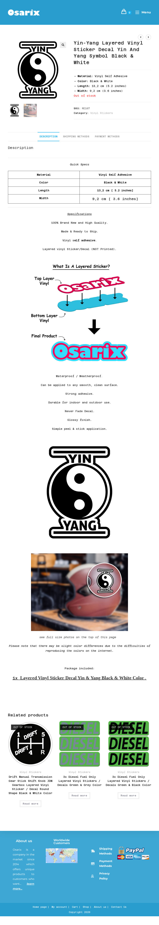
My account (59, 907)
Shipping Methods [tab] (76, 136)
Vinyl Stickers (101, 113)
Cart (75, 907)
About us (24, 841)
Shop (86, 907)
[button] (63, 45)
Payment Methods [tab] (107, 136)
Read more (30, 803)
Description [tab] (48, 136)
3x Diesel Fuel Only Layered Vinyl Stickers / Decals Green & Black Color (128, 781)
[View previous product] (140, 37)
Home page (40, 907)
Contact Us (118, 907)
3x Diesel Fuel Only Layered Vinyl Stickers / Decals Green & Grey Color (79, 781)
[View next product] (148, 37)
